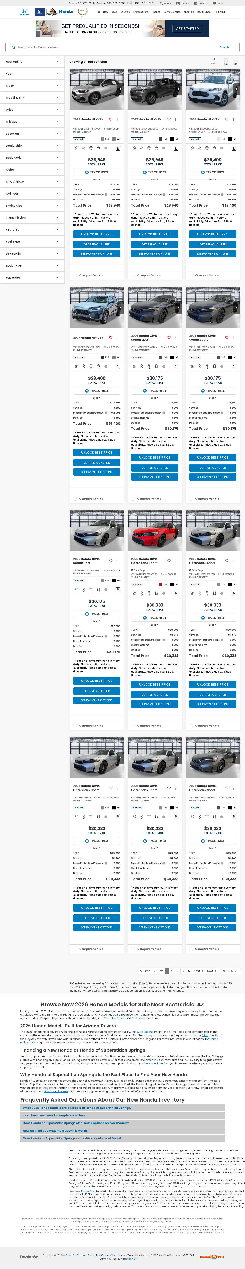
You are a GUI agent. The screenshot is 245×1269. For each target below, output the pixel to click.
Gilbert (121, 1018)
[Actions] (117, 119)
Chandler (109, 1018)
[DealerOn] (29, 1256)
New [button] (105, 11)
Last (211, 971)
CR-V (205, 1035)
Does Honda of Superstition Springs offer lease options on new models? (76, 1123)
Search (224, 47)
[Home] (99, 12)
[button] (120, 89)
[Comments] (118, 148)
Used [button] (114, 11)
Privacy (92, 1255)
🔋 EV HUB (220, 11)
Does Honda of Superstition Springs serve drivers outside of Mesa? (72, 1138)
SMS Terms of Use (106, 1255)
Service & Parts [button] (172, 11)
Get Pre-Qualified (97, 244)
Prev (159, 971)
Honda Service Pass (56, 1091)
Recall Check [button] (204, 11)
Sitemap (81, 1255)
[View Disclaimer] (106, 148)
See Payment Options (97, 254)
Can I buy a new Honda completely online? (54, 1115)
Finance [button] (156, 11)
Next (198, 971)
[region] (96, 205)
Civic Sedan (144, 1032)
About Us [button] (189, 11)
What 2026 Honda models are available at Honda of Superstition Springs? (77, 1108)
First (146, 971)
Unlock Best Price (96, 234)
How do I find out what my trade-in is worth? (56, 1131)
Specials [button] (125, 11)
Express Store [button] (140, 11)
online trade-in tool (153, 1063)
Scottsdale (138, 1018)
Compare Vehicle (91, 275)
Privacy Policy (88, 1191)
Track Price (99, 172)
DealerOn (71, 1255)
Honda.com (130, 1258)
